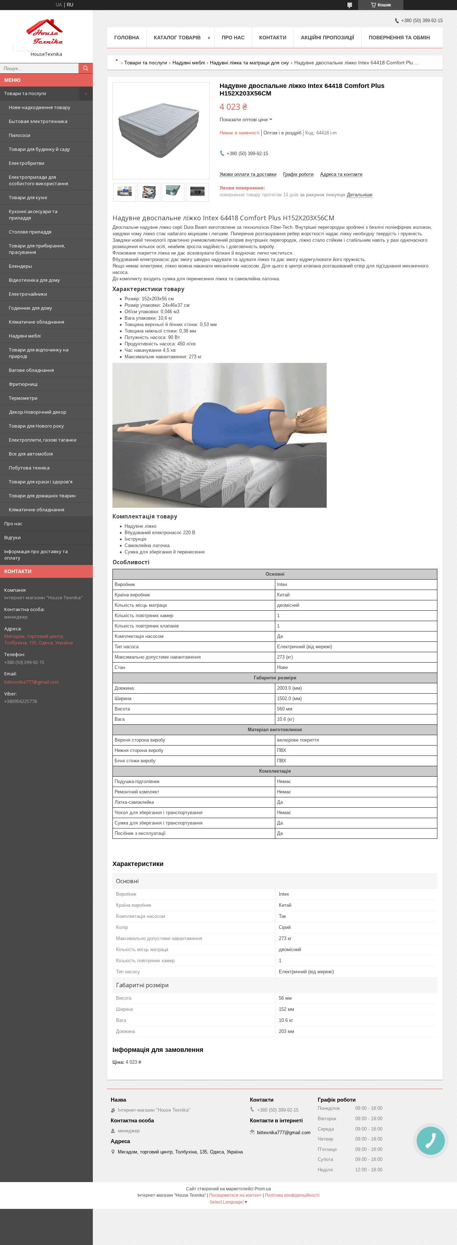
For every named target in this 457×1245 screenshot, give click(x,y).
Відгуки (12, 537)
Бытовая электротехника (38, 121)
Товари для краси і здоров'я (40, 481)
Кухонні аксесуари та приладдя (33, 214)
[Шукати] (86, 68)
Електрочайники (28, 294)
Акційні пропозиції (327, 37)
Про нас (13, 523)
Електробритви (26, 163)
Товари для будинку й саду (39, 149)
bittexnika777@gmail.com (31, 682)
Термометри (23, 398)
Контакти (272, 37)
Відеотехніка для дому (34, 280)
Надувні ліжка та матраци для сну (249, 62)
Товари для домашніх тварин (42, 495)
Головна (126, 37)
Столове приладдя (30, 231)
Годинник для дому (30, 308)
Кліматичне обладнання (36, 322)
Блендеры (20, 266)
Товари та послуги (25, 93)
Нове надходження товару (39, 107)
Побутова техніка (29, 467)
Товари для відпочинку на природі (39, 352)
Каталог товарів (177, 37)
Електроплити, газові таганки (42, 440)
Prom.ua (263, 1188)
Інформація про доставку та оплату (36, 554)
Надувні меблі (25, 336)
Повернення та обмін (399, 37)
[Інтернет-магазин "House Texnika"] (46, 33)
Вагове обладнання (31, 370)
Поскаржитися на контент (235, 1195)
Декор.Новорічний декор (37, 412)
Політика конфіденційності (292, 1195)
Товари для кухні (28, 197)
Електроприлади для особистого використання (38, 180)
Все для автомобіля (31, 454)
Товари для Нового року (36, 426)
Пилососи (19, 135)
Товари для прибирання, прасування (37, 248)
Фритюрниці (23, 384)
